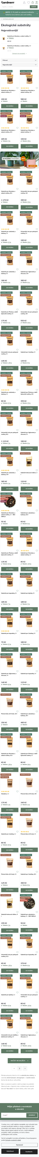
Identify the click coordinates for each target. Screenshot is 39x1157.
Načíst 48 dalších (18, 1061)
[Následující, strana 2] (19, 1068)
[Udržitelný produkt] (29, 461)
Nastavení (19, 1145)
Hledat (33, 7)
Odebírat (32, 1115)
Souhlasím (28, 1152)
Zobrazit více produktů (18, 53)
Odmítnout (10, 1151)
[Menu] (36, 2)
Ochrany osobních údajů (13, 1140)
